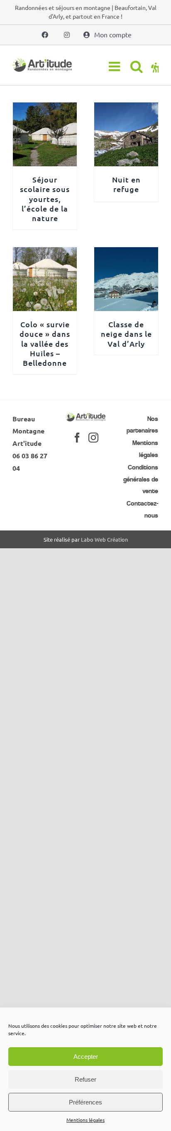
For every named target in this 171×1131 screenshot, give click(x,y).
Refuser (85, 1079)
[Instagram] (93, 438)
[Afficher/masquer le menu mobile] (115, 66)
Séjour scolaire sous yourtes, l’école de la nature (45, 199)
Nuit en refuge (126, 184)
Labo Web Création (104, 539)
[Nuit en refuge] (126, 108)
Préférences (85, 1102)
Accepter (85, 1056)
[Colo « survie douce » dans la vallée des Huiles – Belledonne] (45, 253)
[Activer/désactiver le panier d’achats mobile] (155, 66)
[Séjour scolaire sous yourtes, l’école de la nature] (45, 108)
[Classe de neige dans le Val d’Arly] (126, 253)
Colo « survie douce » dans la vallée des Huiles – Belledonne (45, 343)
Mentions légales (85, 1119)
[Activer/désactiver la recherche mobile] (136, 66)
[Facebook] (77, 438)
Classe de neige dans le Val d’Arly (126, 333)
